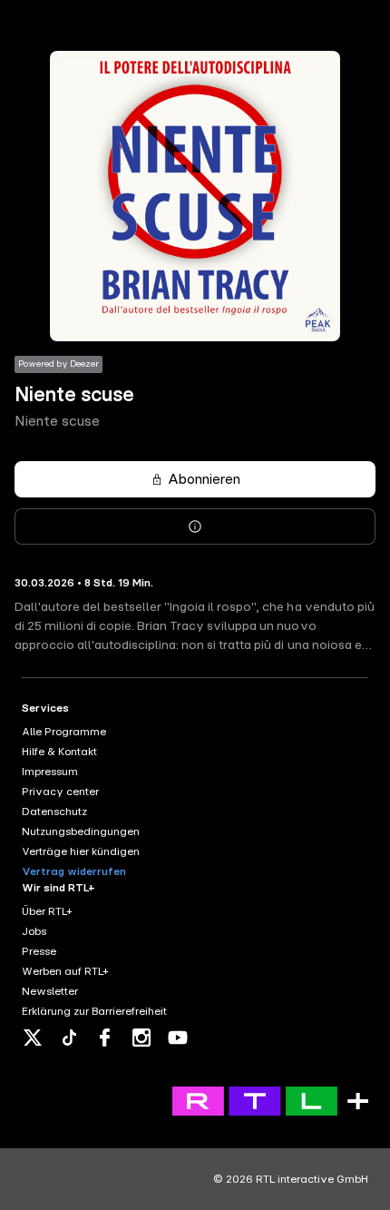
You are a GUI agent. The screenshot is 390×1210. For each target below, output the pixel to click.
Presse (39, 951)
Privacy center (60, 791)
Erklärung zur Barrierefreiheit (94, 1011)
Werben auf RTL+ (65, 971)
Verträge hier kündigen (81, 851)
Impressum (50, 771)
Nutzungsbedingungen (81, 831)
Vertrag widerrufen (74, 871)
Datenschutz (54, 811)
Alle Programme (64, 731)
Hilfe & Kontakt (59, 751)
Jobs (34, 931)
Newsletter (50, 991)
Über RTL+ (47, 911)
